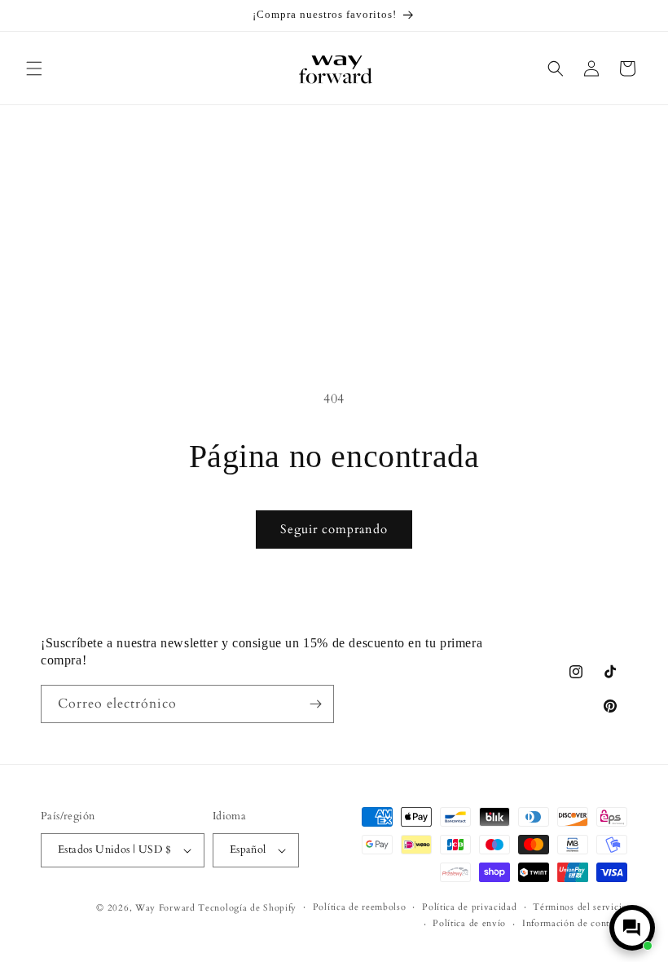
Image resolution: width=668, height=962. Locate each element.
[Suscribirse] (315, 704)
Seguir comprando (334, 529)
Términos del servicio (580, 907)
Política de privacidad (469, 907)
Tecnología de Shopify (247, 908)
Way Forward (165, 908)
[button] (34, 68)
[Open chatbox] (632, 928)
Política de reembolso (360, 907)
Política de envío (469, 923)
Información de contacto (574, 923)
